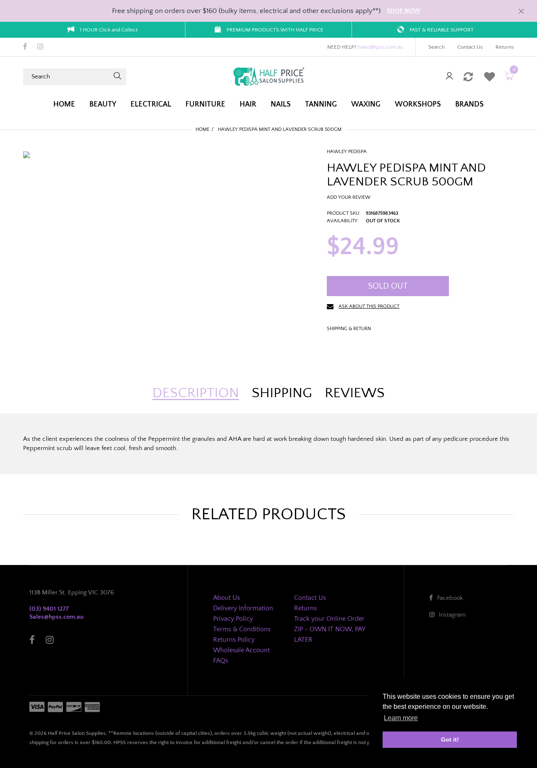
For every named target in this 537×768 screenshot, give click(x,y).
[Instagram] (40, 47)
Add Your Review (348, 197)
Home (202, 129)
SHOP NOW (403, 10)
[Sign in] (449, 76)
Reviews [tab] (355, 393)
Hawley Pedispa (347, 151)
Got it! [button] (450, 739)
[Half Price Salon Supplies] (268, 76)
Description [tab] (195, 393)
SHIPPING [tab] (282, 393)
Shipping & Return (349, 328)
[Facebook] (25, 47)
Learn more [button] (401, 717)
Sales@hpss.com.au (380, 47)
